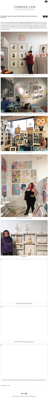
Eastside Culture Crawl (25, 22)
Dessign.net (33, 396)
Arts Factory (13, 22)
